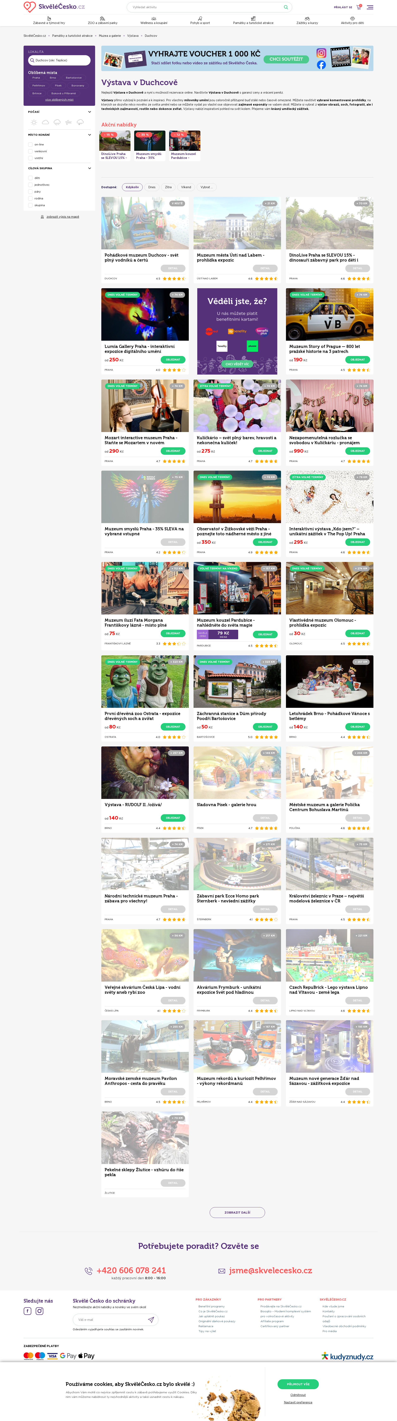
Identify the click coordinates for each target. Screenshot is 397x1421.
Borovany (78, 85)
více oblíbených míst (59, 99)
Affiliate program (272, 1321)
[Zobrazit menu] (369, 7)
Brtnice (37, 93)
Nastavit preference (298, 1402)
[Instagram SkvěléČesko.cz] (39, 1311)
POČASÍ (33, 111)
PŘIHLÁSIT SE (343, 7)
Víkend (186, 187)
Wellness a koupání (153, 23)
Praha (36, 77)
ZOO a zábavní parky (102, 23)
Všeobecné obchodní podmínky (344, 1326)
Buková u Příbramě (63, 93)
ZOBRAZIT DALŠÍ (237, 1212)
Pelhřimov (38, 85)
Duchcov (151, 35)
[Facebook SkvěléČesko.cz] (27, 1311)
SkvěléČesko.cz (35, 35)
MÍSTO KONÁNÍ (39, 134)
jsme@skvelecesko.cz (270, 1270)
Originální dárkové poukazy (217, 1321)
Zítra (168, 187)
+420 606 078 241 (131, 1270)
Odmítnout (298, 1395)
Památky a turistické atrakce (253, 23)
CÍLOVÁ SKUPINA (40, 168)
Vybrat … (207, 187)
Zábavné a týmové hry (49, 23)
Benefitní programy (211, 1306)
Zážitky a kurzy (307, 23)
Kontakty (329, 1311)
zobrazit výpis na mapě (63, 216)
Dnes (151, 187)
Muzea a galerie (110, 35)
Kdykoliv (132, 187)
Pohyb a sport (200, 23)
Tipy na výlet (207, 1331)
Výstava (133, 35)
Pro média (330, 1331)
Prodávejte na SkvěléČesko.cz (281, 1306)
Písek (58, 85)
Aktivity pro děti (352, 23)
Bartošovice (74, 77)
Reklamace (205, 1326)
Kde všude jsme (333, 1306)
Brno (53, 77)
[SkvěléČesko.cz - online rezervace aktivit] (54, 7)
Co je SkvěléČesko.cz (212, 1311)
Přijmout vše (298, 1384)
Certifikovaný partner (275, 1326)
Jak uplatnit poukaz (211, 1316)
